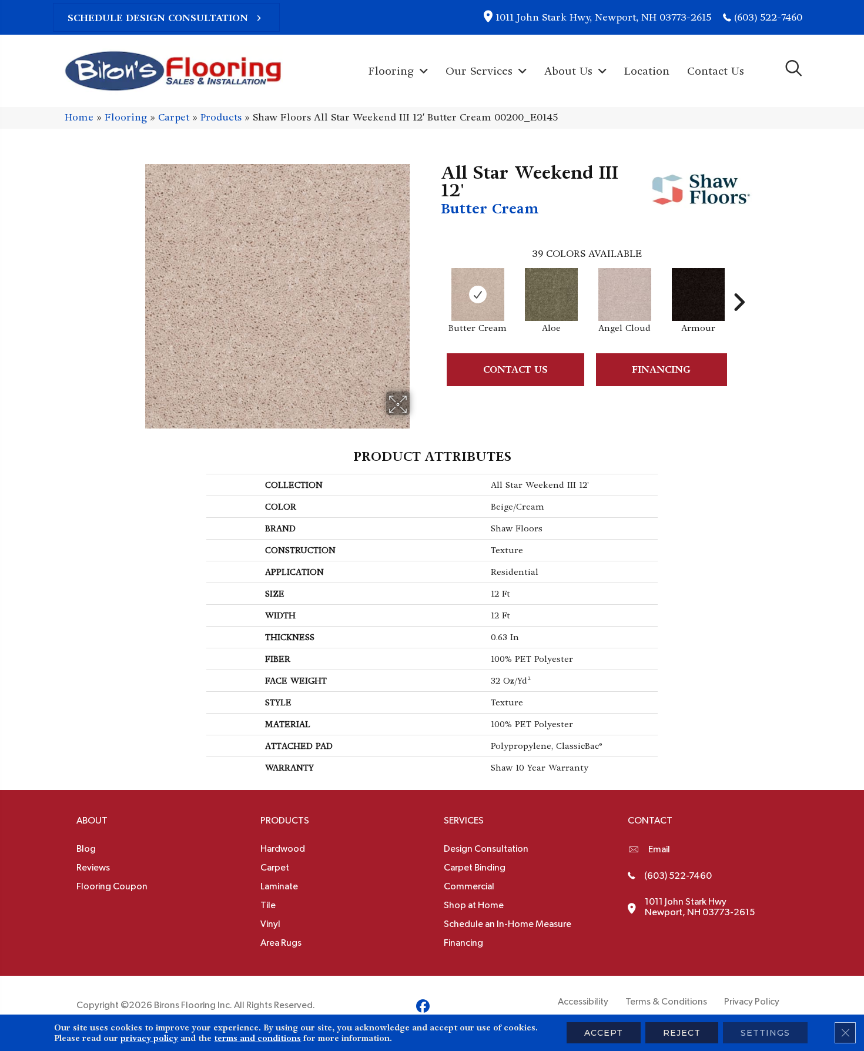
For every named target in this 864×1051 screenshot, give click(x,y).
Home (79, 117)
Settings (765, 1032)
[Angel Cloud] (624, 294)
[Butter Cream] (477, 294)
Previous (435, 284)
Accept (603, 1032)
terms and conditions (257, 1038)
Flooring (126, 117)
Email (659, 849)
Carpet (173, 117)
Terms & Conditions (666, 1001)
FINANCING (661, 369)
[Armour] (698, 294)
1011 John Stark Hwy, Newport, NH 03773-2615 (603, 17)
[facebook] (422, 1008)
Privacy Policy (751, 1001)
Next (739, 284)
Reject (682, 1032)
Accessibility (583, 1001)
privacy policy (149, 1038)
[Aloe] (551, 294)
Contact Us (515, 369)
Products (221, 117)
